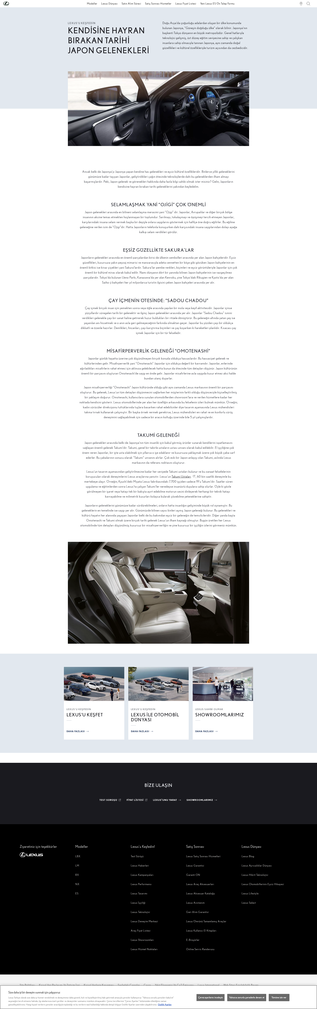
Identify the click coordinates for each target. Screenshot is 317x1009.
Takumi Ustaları (184, 476)
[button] (12, 4)
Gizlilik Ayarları (165, 1004)
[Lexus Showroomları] (301, 4)
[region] (158, 997)
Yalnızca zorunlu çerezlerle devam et (246, 997)
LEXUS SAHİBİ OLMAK (209, 709)
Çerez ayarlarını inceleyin (210, 997)
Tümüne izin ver (279, 997)
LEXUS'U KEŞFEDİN (79, 709)
